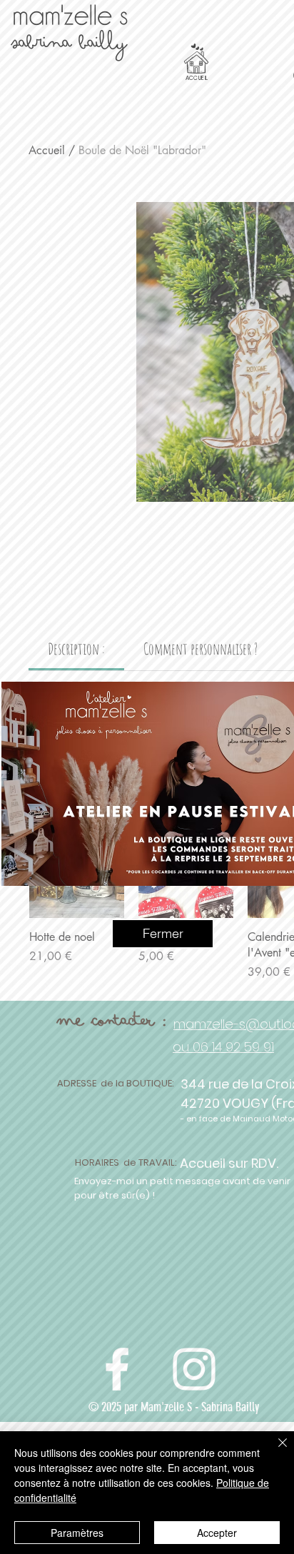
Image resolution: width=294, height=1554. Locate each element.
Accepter (217, 1532)
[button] (162, 933)
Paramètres (77, 1532)
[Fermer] (274, 1451)
